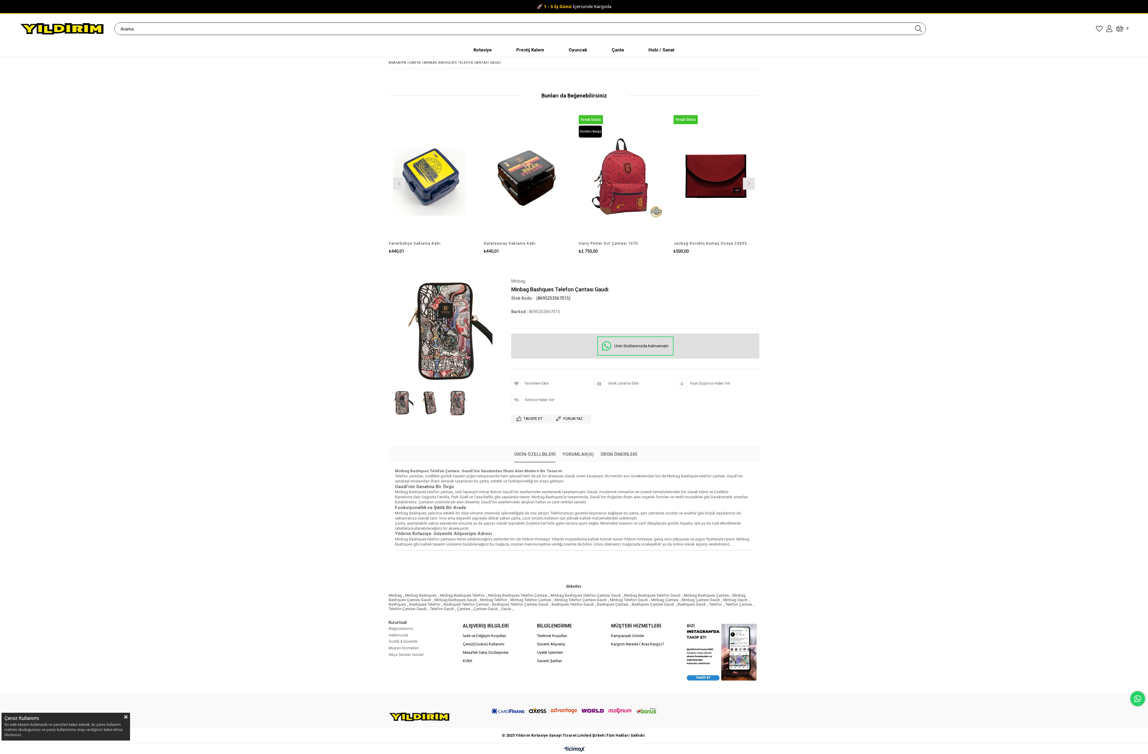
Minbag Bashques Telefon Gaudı (652, 595)
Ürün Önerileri (619, 454)
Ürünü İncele (452, 183)
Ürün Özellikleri (534, 454)
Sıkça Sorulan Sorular (406, 655)
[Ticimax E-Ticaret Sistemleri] (574, 750)
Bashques (397, 604)
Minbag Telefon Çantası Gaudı (581, 600)
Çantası (463, 609)
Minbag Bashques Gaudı (455, 600)
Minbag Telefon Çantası (530, 600)
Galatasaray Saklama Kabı (510, 243)
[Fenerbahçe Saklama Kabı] (432, 176)
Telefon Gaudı (442, 609)
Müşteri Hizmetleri (404, 648)
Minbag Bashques (420, 595)
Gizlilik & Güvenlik (403, 641)
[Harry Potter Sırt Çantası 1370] (622, 176)
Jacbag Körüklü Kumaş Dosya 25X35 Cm (713, 243)
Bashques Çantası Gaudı (653, 604)
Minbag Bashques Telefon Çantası (517, 595)
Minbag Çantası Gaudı (701, 600)
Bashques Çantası (612, 604)
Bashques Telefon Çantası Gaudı (520, 604)
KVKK (467, 661)
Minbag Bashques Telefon (462, 595)
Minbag (395, 595)
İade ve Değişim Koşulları (484, 635)
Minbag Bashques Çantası (706, 595)
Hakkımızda (398, 635)
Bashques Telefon (424, 604)
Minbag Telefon (493, 600)
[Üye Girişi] (1109, 28)
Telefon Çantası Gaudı (408, 609)
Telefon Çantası (738, 604)
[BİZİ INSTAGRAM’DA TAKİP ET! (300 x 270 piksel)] (722, 652)
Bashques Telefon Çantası (466, 604)
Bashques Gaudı (691, 604)
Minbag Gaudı (735, 600)
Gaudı (506, 609)
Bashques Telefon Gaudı (573, 604)
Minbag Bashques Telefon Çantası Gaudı (586, 595)
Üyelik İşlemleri (550, 652)
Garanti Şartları (549, 661)
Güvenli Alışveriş (551, 644)
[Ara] (919, 29)
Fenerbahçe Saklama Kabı (415, 243)
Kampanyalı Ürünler (627, 635)
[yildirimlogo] (420, 716)
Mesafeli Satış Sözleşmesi (486, 652)
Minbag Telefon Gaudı (629, 600)
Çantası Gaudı (486, 609)
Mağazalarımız (401, 629)
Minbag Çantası (664, 600)
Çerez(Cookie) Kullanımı (483, 644)
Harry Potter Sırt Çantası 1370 (608, 243)
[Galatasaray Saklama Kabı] (527, 176)
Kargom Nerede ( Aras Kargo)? (637, 644)
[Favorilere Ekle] (432, 183)
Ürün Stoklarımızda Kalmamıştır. (641, 346)
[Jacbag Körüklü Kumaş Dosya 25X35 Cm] (717, 176)
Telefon (715, 604)
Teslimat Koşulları (552, 635)
